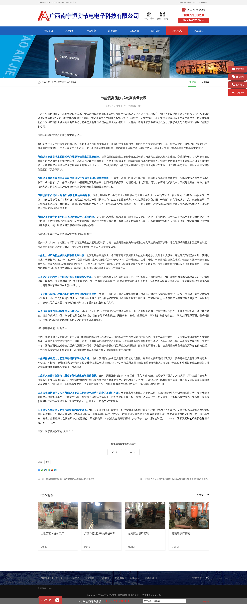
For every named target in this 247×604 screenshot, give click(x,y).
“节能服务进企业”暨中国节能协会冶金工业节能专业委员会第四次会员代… (176, 479)
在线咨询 (240, 69)
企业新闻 (205, 82)
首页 (54, 82)
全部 (47, 462)
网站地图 (183, 2)
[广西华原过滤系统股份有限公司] (101, 515)
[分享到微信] (42, 470)
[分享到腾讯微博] (55, 470)
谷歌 (194, 2)
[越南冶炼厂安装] (189, 515)
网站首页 (48, 30)
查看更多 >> (203, 495)
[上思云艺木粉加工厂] (58, 515)
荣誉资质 (112, 30)
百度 (190, 2)
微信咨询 (240, 77)
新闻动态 (177, 30)
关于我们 (69, 30)
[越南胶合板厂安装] (145, 515)
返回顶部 (240, 92)
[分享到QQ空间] (49, 470)
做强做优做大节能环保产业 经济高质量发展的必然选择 (70, 479)
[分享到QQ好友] (45, 470)
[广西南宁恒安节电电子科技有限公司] (89, 15)
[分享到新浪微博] (52, 470)
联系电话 (240, 85)
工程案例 (134, 30)
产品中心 (91, 30)
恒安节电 (157, 595)
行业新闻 (72, 82)
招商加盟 (155, 30)
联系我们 (204, 2)
